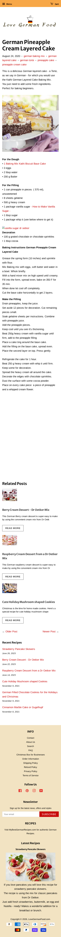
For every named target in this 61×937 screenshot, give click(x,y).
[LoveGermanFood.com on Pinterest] (27, 791)
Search (30, 746)
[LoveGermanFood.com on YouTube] (41, 791)
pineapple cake (46, 60)
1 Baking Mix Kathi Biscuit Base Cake (25, 163)
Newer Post (49, 631)
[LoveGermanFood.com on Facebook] (20, 791)
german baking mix (34, 56)
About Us (30, 742)
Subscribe (49, 814)
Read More (12, 528)
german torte (27, 60)
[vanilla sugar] (15, 228)
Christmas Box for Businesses (30, 754)
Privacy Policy (30, 771)
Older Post (11, 631)
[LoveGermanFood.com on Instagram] (34, 791)
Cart (56, 4)
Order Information (30, 759)
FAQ (30, 750)
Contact (30, 738)
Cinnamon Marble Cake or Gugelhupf (22, 707)
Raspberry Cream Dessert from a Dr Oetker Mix (29, 670)
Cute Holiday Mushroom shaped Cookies (28, 602)
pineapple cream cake (14, 64)
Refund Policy (30, 767)
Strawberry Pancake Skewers (18, 649)
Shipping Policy (30, 763)
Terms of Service (30, 775)
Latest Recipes (30, 843)
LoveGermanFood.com (39, 919)
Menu (9, 4)
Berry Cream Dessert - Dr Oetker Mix (25, 510)
